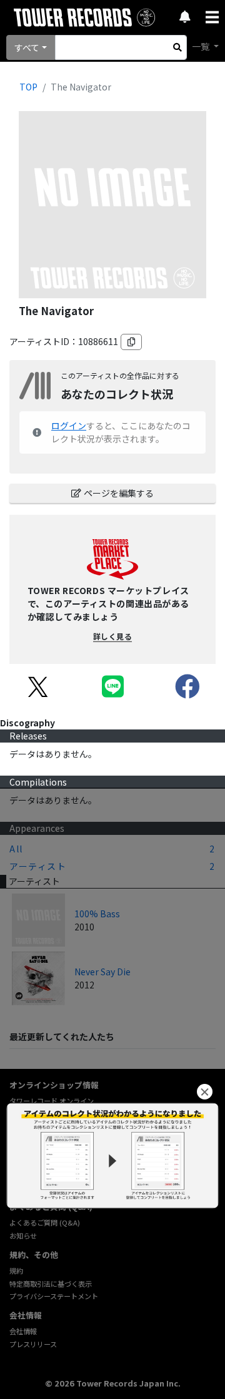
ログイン (68, 425)
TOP (28, 86)
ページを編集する (119, 493)
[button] (204, 1091)
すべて (26, 47)
